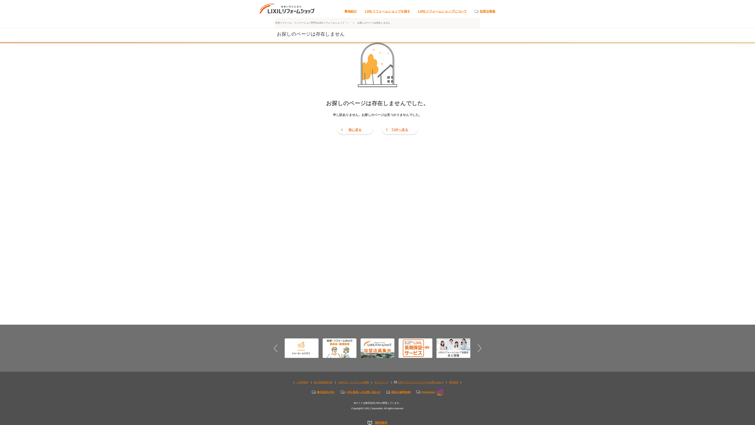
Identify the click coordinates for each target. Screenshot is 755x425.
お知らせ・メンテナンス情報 (353, 382)
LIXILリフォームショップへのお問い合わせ (421, 382)
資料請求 (381, 422)
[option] (302, 348)
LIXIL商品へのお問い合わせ (363, 392)
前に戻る (355, 129)
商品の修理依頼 (401, 392)
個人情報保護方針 (323, 382)
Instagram (428, 392)
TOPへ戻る (399, 129)
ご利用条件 (302, 382)
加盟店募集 (487, 11)
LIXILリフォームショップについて (442, 11)
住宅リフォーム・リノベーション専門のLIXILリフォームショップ (310, 22)
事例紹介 (350, 11)
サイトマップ (381, 382)
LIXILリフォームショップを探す (387, 11)
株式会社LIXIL (326, 392)
